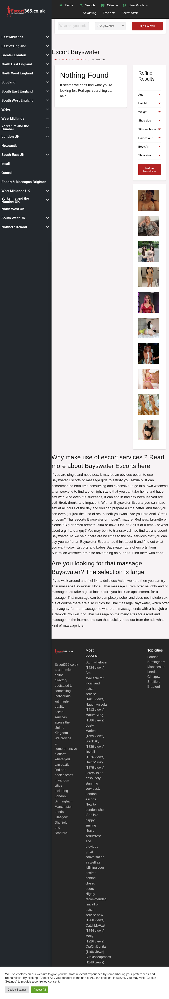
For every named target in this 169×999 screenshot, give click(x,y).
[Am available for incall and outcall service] (148, 404)
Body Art (143, 146)
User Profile (136, 5)
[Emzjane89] (148, 200)
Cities (110, 5)
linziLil (90, 752)
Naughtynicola (96, 704)
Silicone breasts (148, 129)
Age (140, 94)
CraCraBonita (96, 946)
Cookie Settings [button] (17, 989)
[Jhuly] (148, 277)
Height (142, 103)
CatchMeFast (95, 925)
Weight (142, 111)
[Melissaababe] (148, 226)
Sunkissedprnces (98, 957)
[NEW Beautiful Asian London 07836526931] (148, 251)
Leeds (151, 672)
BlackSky (92, 741)
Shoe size (144, 120)
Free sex (109, 13)
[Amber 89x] (148, 328)
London (152, 657)
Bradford (153, 686)
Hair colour (145, 138)
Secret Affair (129, 13)
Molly (89, 936)
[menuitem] (66, 5)
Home (68, 5)
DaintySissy (94, 762)
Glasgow (153, 676)
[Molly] (148, 430)
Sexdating (89, 13)
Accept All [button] (40, 989)
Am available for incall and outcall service (94, 683)
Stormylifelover (96, 662)
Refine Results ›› (149, 170)
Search (89, 5)
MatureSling (94, 715)
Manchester (155, 667)
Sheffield (153, 681)
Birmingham (156, 662)
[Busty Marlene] (148, 353)
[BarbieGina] (148, 302)
